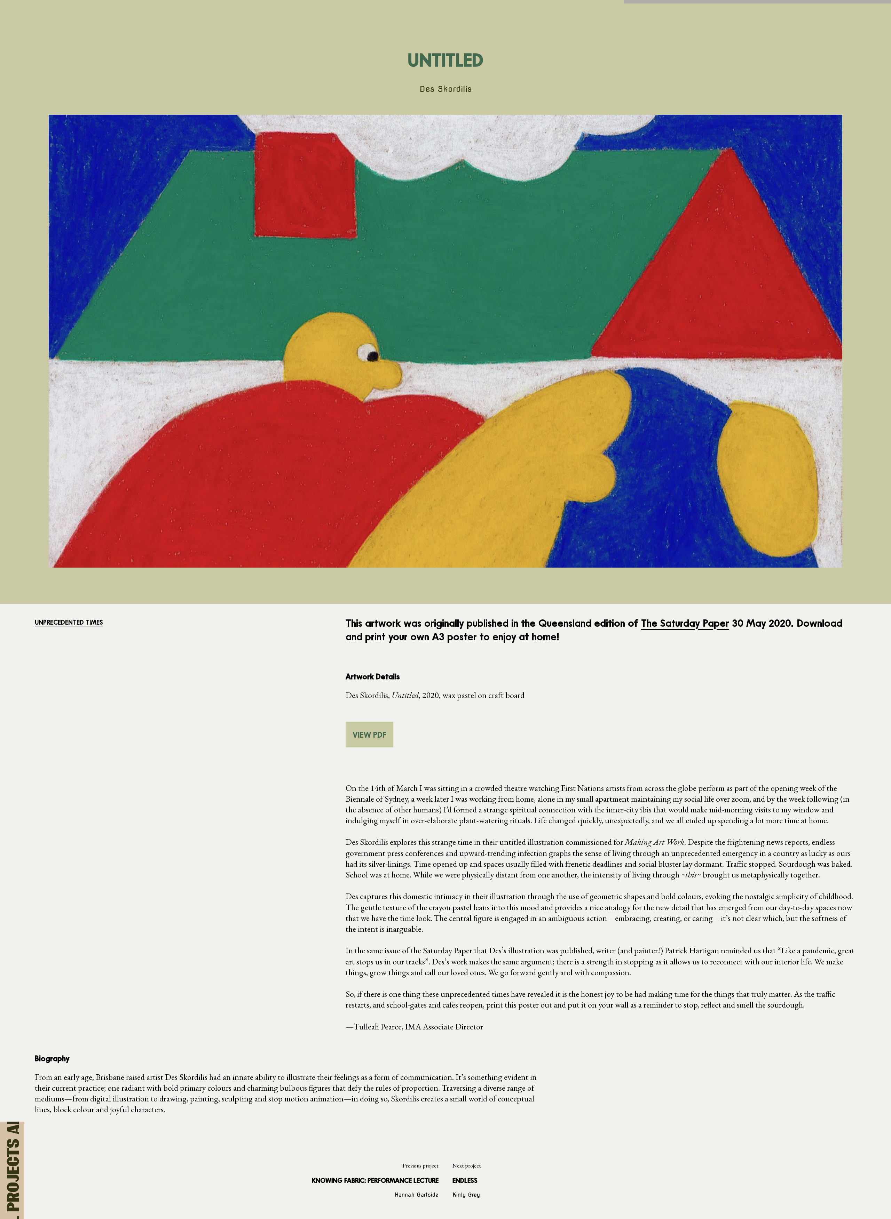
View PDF (369, 734)
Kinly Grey (466, 1195)
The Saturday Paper (685, 623)
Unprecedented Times (69, 622)
